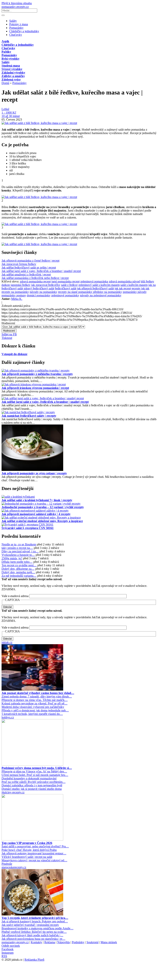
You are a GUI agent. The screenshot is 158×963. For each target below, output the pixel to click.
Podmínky (78, 942)
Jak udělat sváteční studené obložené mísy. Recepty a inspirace (42, 521)
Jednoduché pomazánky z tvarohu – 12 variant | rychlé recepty (43, 507)
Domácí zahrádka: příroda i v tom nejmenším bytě (32, 785)
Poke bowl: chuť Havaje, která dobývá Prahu (29, 850)
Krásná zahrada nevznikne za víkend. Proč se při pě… (34, 703)
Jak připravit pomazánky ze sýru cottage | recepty (34, 473)
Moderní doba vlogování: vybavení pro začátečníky (33, 707)
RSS (4, 956)
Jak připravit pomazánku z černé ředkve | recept (30, 260)
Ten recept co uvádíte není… (19, 565)
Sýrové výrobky (12, 69)
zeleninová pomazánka (94, 281)
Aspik (5, 41)
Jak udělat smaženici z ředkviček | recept (26, 274)
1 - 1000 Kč (9, 112)
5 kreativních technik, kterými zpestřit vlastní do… (32, 713)
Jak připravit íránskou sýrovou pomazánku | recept (35, 388)
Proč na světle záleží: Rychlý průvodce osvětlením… (34, 782)
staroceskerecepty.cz (14, 867)
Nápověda (63, 942)
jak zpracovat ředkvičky (45, 285)
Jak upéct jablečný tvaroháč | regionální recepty (30, 924)
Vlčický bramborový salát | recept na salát (27, 856)
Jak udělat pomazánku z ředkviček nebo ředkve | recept (35, 278)
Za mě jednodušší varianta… (19, 575)
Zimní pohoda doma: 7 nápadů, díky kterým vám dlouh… (37, 696)
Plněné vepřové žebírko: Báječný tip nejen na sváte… (34, 931)
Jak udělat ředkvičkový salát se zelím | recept (29, 267)
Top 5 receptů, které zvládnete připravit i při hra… (35, 918)
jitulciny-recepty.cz (13, 792)
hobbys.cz (8, 717)
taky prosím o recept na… (17, 548)
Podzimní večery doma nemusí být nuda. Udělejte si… (37, 768)
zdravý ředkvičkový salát (39, 288)
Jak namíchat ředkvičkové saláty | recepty (29, 415)
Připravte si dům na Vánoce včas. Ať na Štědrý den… (34, 771)
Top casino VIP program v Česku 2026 (27, 843)
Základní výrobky (13, 72)
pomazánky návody (135, 291)
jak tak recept (123, 288)
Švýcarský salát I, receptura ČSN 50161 (28, 528)
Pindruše (7, 863)
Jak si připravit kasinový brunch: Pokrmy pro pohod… (35, 921)
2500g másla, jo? (12, 558)
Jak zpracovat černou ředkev (19, 264)
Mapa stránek (109, 942)
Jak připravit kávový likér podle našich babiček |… (32, 935)
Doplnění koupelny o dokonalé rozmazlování (29, 778)
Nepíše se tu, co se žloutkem (19, 544)
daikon (6, 285)
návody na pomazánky (43, 291)
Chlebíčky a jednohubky (24, 31)
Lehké (5, 109)
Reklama (49, 942)
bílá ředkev (147, 281)
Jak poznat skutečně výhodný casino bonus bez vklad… (38, 693)
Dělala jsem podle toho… (17, 561)
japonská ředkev (20, 285)
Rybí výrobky (10, 58)
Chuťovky (15, 34)
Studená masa (11, 65)
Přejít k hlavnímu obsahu (17, 3)
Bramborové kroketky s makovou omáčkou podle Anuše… (37, 928)
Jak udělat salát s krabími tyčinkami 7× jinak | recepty (37, 500)
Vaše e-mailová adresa (15, 596)
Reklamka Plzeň (34, 959)
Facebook (7, 949)
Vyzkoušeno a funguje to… (18, 554)
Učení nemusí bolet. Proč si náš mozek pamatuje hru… (35, 775)
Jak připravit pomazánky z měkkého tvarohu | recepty (37, 374)
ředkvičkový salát (65, 288)
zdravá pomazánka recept (35, 281)
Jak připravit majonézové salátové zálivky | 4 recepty (36, 514)
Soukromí (92, 942)
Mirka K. (16, 298)
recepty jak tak (140, 288)
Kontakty (36, 942)
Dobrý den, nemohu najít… (18, 572)
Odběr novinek (11, 945)
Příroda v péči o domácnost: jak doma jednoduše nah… (35, 710)
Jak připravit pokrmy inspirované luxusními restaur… (34, 853)
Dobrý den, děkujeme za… (18, 568)
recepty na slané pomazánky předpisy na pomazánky (90, 291)
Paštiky (6, 51)
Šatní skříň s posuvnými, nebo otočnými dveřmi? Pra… (35, 846)
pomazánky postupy (14, 295)
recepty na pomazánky (15, 291)
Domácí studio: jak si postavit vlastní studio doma (32, 788)
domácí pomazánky (38, 295)
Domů (5, 83)
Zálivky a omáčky (13, 76)
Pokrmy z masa (18, 24)
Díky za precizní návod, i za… (20, 551)
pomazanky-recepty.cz (15, 6)
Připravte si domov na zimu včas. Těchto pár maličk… (35, 700)
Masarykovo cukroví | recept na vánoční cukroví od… (34, 860)
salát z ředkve (69, 285)
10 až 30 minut (11, 116)
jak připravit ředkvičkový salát (95, 288)
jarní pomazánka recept (65, 281)
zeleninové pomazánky (65, 295)
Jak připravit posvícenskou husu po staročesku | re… (33, 938)
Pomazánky (16, 27)
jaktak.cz (7, 642)
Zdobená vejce (11, 79)
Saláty (13, 20)
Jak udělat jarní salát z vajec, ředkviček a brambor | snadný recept (41, 271)
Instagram (7, 952)
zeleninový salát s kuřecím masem (99, 285)
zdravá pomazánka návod (124, 281)
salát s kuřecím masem (134, 285)
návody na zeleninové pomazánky (100, 295)
